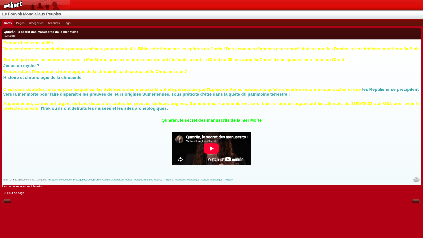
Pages (20, 23)
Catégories (36, 23)
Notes (8, 23)
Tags (67, 23)
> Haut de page (14, 193)
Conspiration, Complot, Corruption (105, 179)
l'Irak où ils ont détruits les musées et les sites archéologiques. (104, 108)
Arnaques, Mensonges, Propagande (67, 179)
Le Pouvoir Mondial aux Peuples (31, 14)
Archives (54, 23)
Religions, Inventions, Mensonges (182, 179)
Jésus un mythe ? (22, 65)
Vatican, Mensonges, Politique (217, 179)
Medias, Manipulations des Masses (143, 179)
